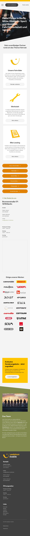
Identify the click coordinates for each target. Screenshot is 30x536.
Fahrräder (5, 507)
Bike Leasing (5, 513)
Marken (4, 508)
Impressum (5, 528)
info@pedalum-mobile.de (7, 220)
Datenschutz (5, 526)
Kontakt (4, 514)
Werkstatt (5, 511)
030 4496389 (5, 212)
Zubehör (5, 510)
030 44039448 (5, 216)
